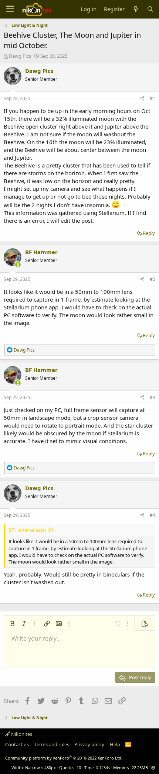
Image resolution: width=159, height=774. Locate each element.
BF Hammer (41, 252)
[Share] (142, 98)
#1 (152, 98)
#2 (152, 279)
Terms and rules (51, 744)
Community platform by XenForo (63, 758)
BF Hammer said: (27, 529)
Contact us (17, 744)
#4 (152, 515)
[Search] (150, 9)
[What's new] (135, 9)
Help (115, 744)
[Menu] (10, 9)
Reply (149, 233)
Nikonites (21, 734)
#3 (152, 397)
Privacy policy (89, 744)
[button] (12, 624)
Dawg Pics (20, 56)
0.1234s (103, 767)
